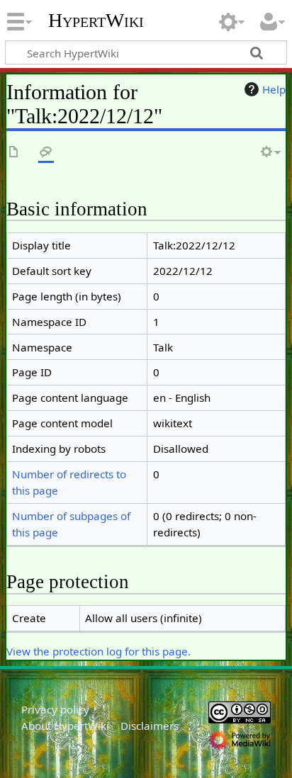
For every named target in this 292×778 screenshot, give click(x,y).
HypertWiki (96, 20)
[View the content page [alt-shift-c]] (14, 153)
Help (274, 89)
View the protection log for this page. (98, 651)
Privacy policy (55, 709)
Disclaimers (149, 725)
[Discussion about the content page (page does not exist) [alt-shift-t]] (46, 153)
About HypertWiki (65, 725)
